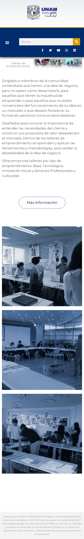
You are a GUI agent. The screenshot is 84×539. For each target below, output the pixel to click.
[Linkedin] (75, 50)
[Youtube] (59, 50)
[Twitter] (51, 50)
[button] (7, 42)
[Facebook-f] (43, 50)
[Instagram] (67, 50)
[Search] (76, 41)
